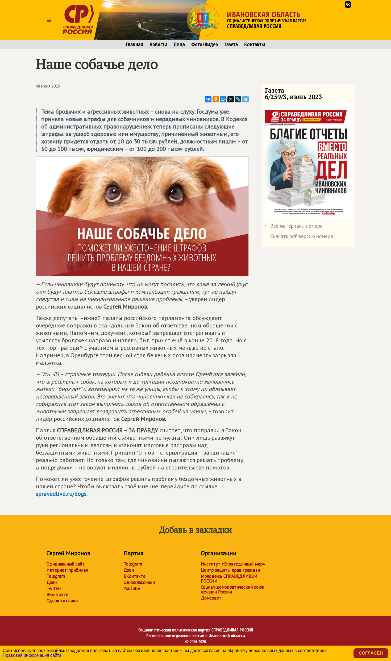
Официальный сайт (66, 564)
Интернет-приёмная (67, 570)
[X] (230, 99)
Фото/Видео (204, 44)
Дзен (52, 582)
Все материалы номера (294, 226)
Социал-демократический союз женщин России (232, 589)
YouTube (132, 588)
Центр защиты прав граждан (230, 570)
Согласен (371, 653)
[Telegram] (245, 99)
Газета (231, 44)
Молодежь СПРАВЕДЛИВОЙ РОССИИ (229, 578)
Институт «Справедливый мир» (233, 564)
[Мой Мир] (223, 99)
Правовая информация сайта (32, 655)
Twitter (54, 588)
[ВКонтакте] (208, 99)
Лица (179, 44)
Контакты (254, 44)
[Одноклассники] (216, 99)
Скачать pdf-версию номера (299, 237)
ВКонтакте (57, 594)
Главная (134, 44)
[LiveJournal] (238, 99)
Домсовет (211, 598)
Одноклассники (62, 600)
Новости (158, 44)
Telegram (56, 576)
